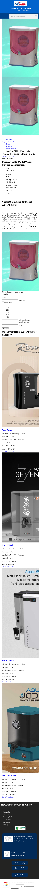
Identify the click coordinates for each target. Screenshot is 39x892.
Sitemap (5, 825)
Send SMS (21, 868)
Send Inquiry (8, 139)
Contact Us (6, 822)
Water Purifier (11, 149)
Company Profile (8, 817)
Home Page (6, 814)
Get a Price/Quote (8, 156)
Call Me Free (21, 875)
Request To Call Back (9, 142)
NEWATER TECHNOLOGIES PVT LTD (21, 10)
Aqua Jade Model (9, 775)
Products (9, 146)
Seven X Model (8, 545)
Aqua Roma (7, 430)
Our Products (7, 819)
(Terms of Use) (20, 884)
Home (8, 144)
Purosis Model (8, 660)
